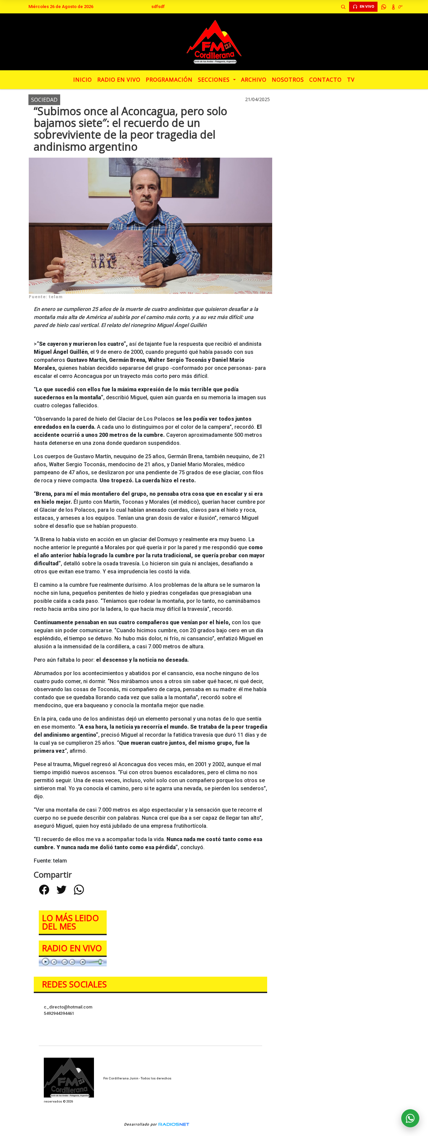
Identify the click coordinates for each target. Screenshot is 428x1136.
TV (351, 79)
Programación (169, 79)
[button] (343, 6)
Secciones (214, 79)
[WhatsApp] (383, 6)
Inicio (82, 79)
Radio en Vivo (118, 79)
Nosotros (288, 79)
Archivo (253, 79)
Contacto (325, 79)
